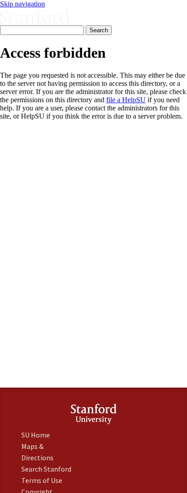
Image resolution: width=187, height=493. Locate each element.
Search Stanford (46, 468)
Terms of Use (41, 480)
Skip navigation (22, 4)
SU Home (35, 434)
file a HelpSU (126, 100)
